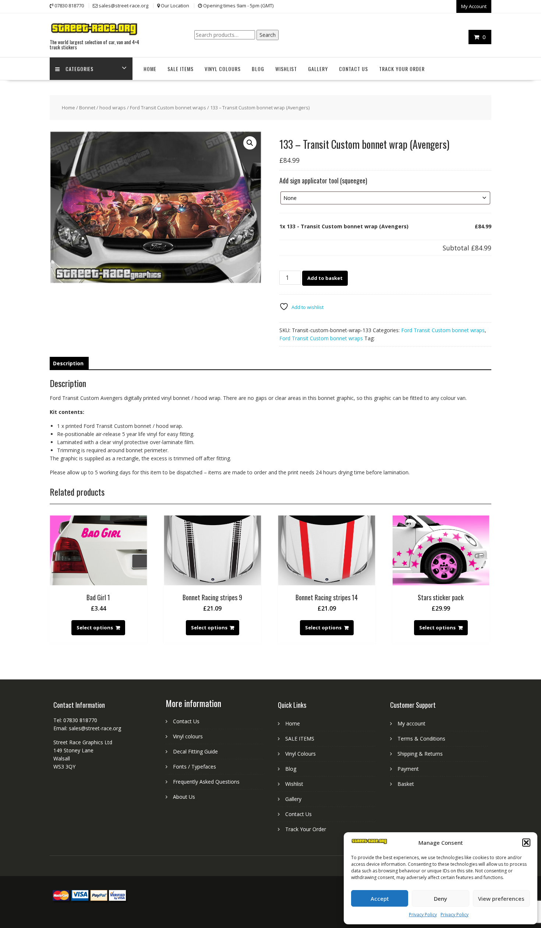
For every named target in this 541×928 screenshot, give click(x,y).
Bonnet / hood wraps (102, 107)
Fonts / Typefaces (194, 766)
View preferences (501, 898)
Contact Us (353, 69)
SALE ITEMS (180, 69)
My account (411, 723)
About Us (184, 796)
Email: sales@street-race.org (87, 728)
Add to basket (325, 278)
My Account (474, 6)
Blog (258, 69)
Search (267, 34)
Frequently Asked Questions (206, 781)
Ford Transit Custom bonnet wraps (168, 107)
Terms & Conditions (421, 738)
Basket (405, 783)
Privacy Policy (423, 914)
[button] (526, 842)
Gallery (318, 69)
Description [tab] (68, 363)
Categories (79, 69)
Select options (95, 627)
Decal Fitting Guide (195, 751)
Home (150, 69)
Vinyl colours (188, 736)
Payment (408, 768)
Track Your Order (402, 69)
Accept (380, 898)
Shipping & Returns (420, 753)
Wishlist (286, 69)
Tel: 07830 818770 (75, 720)
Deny (440, 898)
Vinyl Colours (223, 69)
